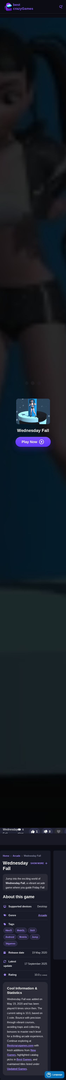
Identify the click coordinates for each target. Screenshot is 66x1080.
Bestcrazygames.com (20, 1045)
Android (9, 937)
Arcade (16, 855)
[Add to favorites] (59, 831)
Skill (32, 930)
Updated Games (17, 1068)
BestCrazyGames (19, 6)
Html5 (8, 930)
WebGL (21, 930)
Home (6, 855)
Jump (35, 937)
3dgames (10, 943)
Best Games (24, 1059)
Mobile (23, 937)
